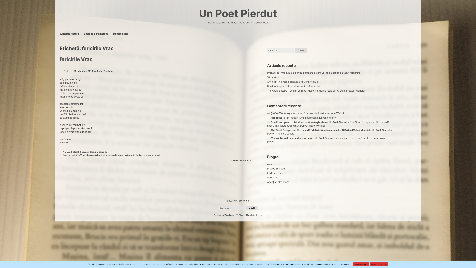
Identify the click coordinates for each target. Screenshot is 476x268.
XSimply (249, 215)
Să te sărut (273, 77)
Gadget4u (272, 177)
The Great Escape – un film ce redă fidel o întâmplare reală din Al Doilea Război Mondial (316, 90)
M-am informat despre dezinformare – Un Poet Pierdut (302, 138)
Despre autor (120, 33)
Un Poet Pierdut (238, 13)
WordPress (229, 215)
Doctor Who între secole (280, 133)
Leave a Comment (242, 160)
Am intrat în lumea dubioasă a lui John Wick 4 (292, 81)
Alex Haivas (273, 164)
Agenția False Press (278, 182)
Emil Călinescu (275, 173)
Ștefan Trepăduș (104, 71)
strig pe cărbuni (94, 155)
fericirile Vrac (76, 59)
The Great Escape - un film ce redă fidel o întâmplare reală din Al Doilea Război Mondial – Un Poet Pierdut (330, 130)
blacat (76, 152)
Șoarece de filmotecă (96, 33)
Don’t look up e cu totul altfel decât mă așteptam (294, 86)
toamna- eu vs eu (98, 152)
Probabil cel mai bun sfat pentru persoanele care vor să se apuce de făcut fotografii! (313, 72)
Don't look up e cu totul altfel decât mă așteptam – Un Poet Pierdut (309, 122)
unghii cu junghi (126, 155)
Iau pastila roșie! (361, 264)
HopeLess (276, 117)
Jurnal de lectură (69, 33)
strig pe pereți (110, 155)
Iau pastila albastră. (379, 264)
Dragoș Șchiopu (276, 168)
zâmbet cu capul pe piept (147, 155)
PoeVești (84, 152)
